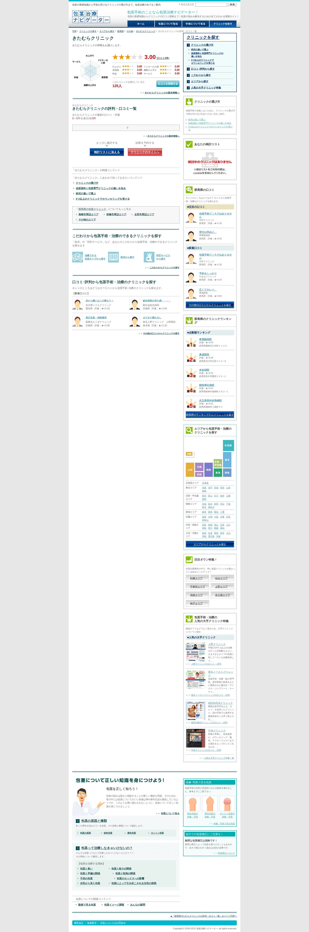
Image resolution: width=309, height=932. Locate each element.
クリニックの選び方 (87, 182)
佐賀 (210, 533)
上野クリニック (217, 644)
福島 (204, 491)
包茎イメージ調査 (114, 904)
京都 (210, 517)
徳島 (204, 528)
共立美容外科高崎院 (210, 400)
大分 (228, 533)
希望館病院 (205, 339)
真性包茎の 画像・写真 (210, 815)
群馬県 (120, 31)
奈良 (228, 517)
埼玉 (222, 504)
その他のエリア (87, 219)
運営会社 (78, 922)
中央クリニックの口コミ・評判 (206, 750)
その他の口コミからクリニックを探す (161, 333)
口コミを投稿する (168, 83)
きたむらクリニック (145, 31)
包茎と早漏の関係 (90, 873)
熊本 (222, 533)
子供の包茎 (86, 878)
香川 (210, 528)
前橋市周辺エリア (116, 214)
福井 (222, 496)
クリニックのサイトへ (145, 152)
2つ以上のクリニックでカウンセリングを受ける (103, 198)
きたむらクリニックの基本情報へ (162, 92)
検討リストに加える (107, 152)
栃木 (210, 504)
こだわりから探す (201, 75)
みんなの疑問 (137, 904)
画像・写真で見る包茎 (224, 823)
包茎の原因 (85, 833)
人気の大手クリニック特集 (206, 87)
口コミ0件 (163, 58)
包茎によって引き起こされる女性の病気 (133, 883)
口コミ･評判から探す (203, 68)
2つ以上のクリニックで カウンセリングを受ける (203, 61)
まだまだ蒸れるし (152, 317)
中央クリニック (217, 730)
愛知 (216, 512)
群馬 (216, 504)
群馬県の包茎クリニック (92, 209)
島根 (210, 525)
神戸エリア (196, 603)
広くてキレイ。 (208, 289)
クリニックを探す (88, 31)
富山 (210, 496)
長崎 (216, 533)
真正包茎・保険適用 (96, 317)
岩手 (210, 487)
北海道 (205, 483)
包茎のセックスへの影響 (130, 878)
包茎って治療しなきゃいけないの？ (107, 848)
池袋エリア (196, 595)
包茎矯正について (226, 853)
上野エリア (221, 586)
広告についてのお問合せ (113, 922)
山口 (228, 525)
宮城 (216, 487)
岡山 (216, 525)
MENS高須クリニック (220, 703)
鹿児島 (211, 536)
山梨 (228, 496)
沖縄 (218, 536)
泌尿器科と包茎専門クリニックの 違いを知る (207, 55)
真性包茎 (131, 833)
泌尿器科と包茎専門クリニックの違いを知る (101, 188)
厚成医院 (204, 354)
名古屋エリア (222, 595)
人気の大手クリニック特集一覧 (219, 758)
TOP (74, 31)
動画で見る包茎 (87, 904)
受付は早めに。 (208, 232)
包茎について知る (170, 813)
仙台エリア (221, 578)
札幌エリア (196, 578)
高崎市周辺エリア (89, 214)
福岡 (204, 533)
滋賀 (204, 517)
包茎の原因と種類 (94, 821)
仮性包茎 (108, 833)
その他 (130, 31)
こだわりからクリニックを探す (164, 267)
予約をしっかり (208, 273)
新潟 (204, 496)
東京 (204, 507)
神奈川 (211, 507)
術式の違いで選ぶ (86, 193)
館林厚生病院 (206, 385)
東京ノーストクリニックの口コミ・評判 (210, 695)
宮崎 (204, 536)
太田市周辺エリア (144, 214)
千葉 (228, 504)
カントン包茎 (157, 833)
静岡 (210, 512)
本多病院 (204, 369)
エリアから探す (106, 31)
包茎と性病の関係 (125, 873)
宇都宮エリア (197, 586)
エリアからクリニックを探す (210, 544)
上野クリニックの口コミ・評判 (206, 664)
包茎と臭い (86, 868)
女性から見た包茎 (90, 883)
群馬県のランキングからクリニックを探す (210, 414)
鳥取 (204, 525)
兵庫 (222, 517)
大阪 (216, 517)
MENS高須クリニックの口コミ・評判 (209, 722)
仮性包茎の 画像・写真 (192, 815)
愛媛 (216, 528)
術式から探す (127, 257)
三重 (222, 512)
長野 (204, 499)
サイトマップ (187, 4)
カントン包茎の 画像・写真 (227, 815)
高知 (222, 528)
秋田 (222, 487)
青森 (204, 487)
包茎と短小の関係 (121, 868)
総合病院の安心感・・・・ (157, 300)
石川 (216, 496)
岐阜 (204, 512)
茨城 (204, 504)
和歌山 (205, 520)
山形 (228, 487)
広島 (222, 525)
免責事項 (91, 922)
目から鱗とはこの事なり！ (100, 300)
